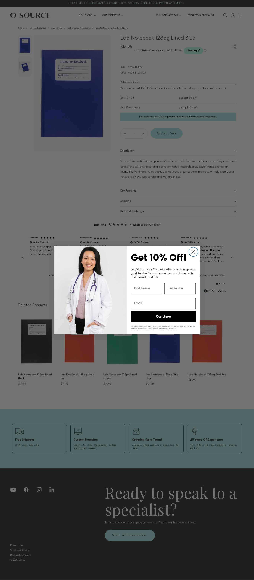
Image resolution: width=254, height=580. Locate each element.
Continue (163, 316)
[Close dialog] (193, 251)
